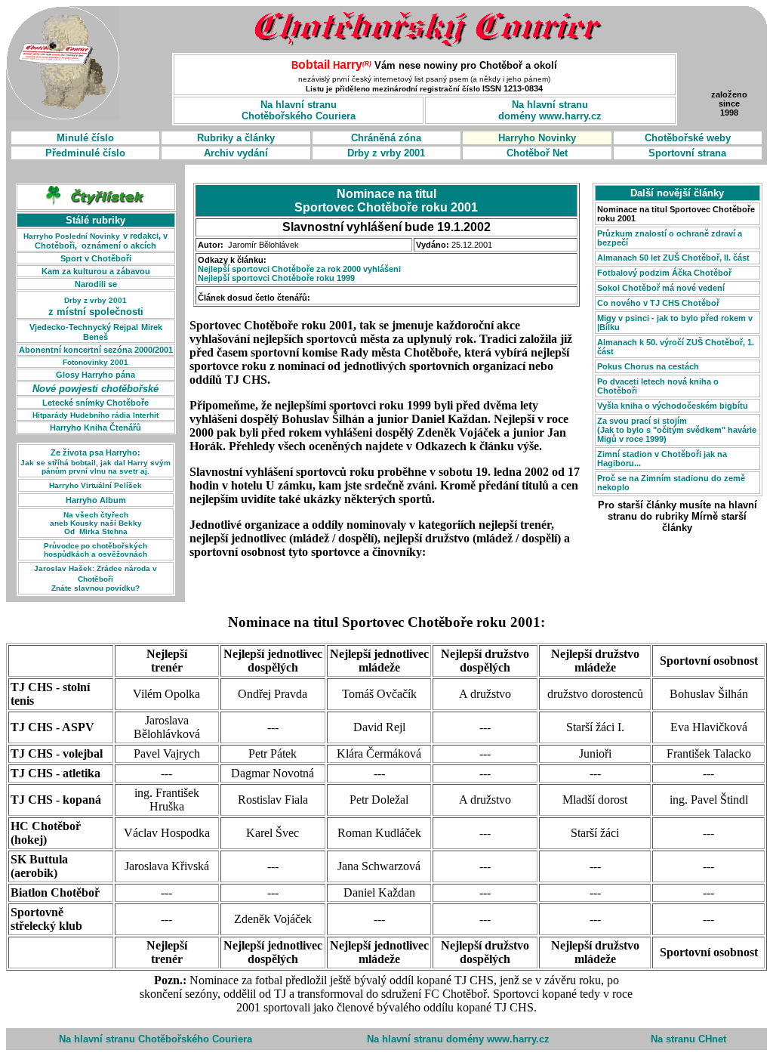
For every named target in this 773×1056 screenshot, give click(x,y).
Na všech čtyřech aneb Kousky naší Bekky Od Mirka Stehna (96, 523)
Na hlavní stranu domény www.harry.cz (458, 1039)
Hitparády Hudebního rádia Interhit (95, 415)
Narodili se (96, 284)
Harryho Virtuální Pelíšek (95, 485)
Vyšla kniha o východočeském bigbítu (672, 405)
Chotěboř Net (537, 153)
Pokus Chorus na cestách (648, 366)
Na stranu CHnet (688, 1039)
